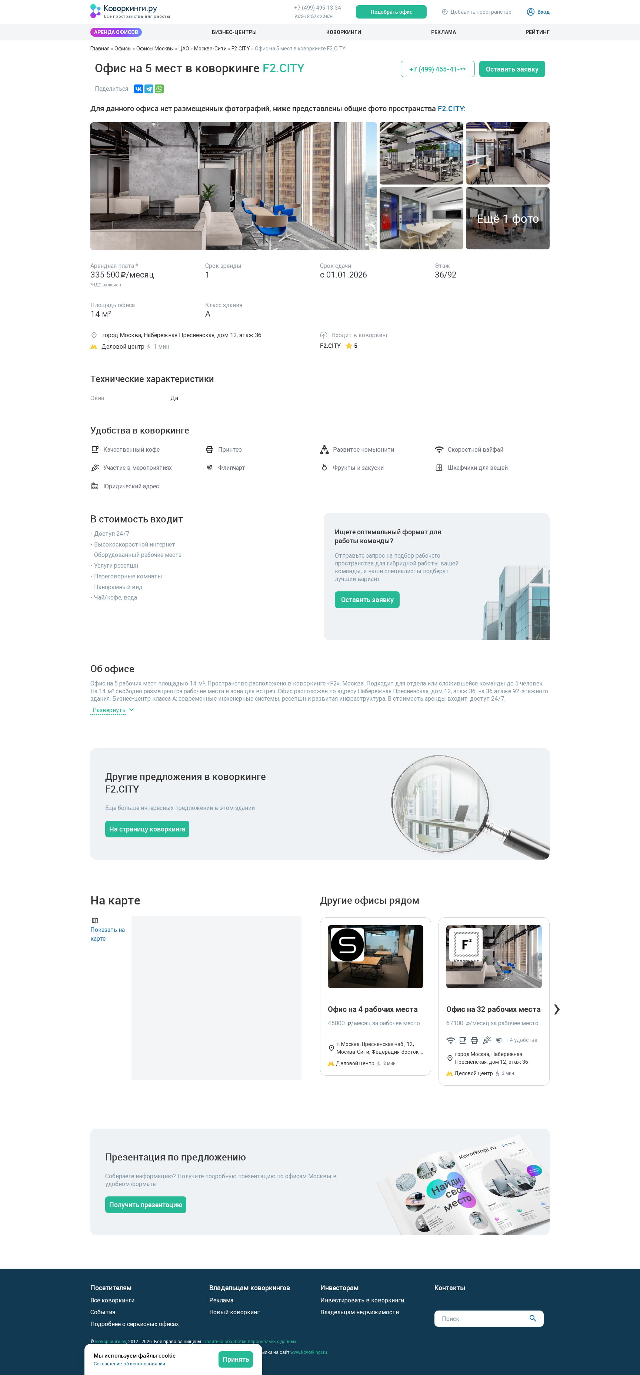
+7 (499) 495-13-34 (317, 7)
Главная (100, 48)
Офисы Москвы (155, 48)
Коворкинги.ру (110, 1341)
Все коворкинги (112, 1300)
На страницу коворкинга (147, 828)
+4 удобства (521, 1040)
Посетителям (111, 1287)
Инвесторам (339, 1287)
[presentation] (557, 1007)
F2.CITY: (452, 108)
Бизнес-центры (234, 32)
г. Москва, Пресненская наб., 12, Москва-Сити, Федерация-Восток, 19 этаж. (378, 1048)
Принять (236, 1359)
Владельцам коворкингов (249, 1287)
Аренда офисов (116, 32)
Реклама (443, 32)
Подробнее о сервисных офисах (134, 1324)
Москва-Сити (210, 48)
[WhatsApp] (159, 88)
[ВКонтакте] (138, 88)
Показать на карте (107, 934)
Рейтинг (538, 32)
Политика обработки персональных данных (249, 1341)
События (102, 1312)
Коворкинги (343, 32)
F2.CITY (240, 48)
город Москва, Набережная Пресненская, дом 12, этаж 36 (491, 1058)
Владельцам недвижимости (359, 1312)
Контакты (450, 1287)
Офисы (122, 48)
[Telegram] (148, 88)
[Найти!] (533, 1318)
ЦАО (184, 48)
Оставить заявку (512, 68)
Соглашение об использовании (129, 1364)
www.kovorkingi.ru (308, 1352)
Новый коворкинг (234, 1312)
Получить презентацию (146, 1204)
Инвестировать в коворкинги (362, 1300)
